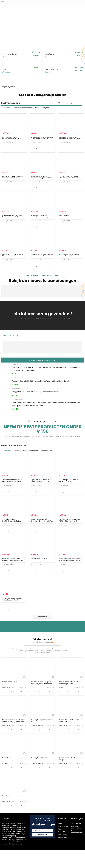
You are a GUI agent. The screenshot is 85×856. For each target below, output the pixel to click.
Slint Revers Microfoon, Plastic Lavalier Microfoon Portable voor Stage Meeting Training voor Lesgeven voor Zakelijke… (13, 217)
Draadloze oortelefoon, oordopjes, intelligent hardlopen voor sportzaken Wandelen (42, 177)
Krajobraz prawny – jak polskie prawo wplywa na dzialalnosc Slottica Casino (41, 684)
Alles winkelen (63, 826)
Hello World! (6, 758)
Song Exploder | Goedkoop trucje (68, 759)
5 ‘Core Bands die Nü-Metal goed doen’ (69, 721)
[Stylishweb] (24, 677)
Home (60, 823)
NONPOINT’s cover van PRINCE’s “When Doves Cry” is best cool (13, 721)
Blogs (60, 829)
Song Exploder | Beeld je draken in (42, 721)
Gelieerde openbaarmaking (77, 832)
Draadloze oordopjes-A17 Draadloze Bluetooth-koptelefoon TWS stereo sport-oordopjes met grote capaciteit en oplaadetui (70, 139)
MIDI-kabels (15, 389)
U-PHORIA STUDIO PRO (39, 559)
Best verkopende (17, 364)
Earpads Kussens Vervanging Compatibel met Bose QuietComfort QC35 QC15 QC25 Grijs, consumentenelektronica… (70, 256)
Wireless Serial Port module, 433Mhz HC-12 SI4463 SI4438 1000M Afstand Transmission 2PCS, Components (70, 178)
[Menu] (2, 3)
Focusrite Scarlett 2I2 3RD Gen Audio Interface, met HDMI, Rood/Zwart (40, 381)
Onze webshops (63, 835)
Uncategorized (7, 763)
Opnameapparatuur (8, 687)
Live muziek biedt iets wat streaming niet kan (68, 683)
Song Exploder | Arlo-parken (12, 796)
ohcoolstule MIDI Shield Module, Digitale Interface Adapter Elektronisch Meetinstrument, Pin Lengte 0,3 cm (13, 256)
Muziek (61, 687)
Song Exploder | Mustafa (39, 758)
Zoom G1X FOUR (64, 215)
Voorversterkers (17, 399)
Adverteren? (62, 838)
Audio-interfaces (17, 378)
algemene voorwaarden (76, 827)
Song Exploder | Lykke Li (10, 682)
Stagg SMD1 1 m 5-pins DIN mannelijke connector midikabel (36, 392)
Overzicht (61, 832)
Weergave (6, 57)
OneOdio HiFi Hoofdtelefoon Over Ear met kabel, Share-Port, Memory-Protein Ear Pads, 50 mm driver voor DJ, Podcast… (42, 139)
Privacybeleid (76, 823)
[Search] (81, 3)
